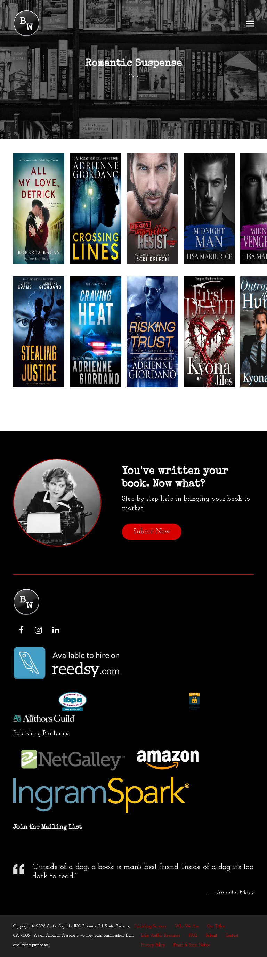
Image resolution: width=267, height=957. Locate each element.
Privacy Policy (153, 945)
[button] (250, 24)
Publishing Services (150, 926)
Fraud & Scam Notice (191, 945)
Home (133, 76)
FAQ (193, 936)
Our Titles (216, 926)
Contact (232, 936)
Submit (211, 936)
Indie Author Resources (160, 936)
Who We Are (187, 926)
